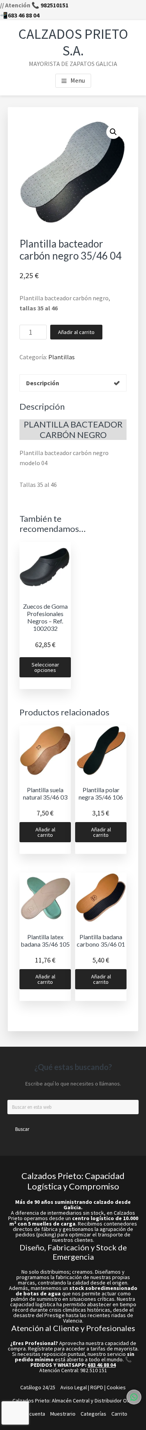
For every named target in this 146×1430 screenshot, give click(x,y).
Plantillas (61, 357)
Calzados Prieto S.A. (73, 42)
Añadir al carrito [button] (45, 832)
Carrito (119, 1413)
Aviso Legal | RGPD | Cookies (93, 1387)
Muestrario (63, 1413)
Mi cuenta (34, 1413)
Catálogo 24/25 (37, 1387)
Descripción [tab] (42, 383)
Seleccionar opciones (45, 667)
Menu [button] (77, 80)
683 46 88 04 (23, 15)
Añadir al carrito (76, 332)
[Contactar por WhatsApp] (134, 1397)
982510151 (54, 5)
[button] (113, 132)
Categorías (93, 1413)
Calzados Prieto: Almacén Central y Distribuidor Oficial (75, 1400)
